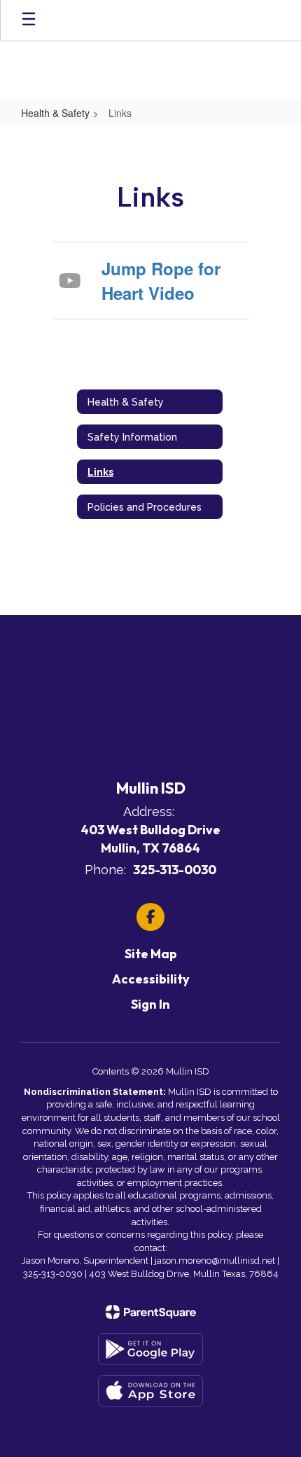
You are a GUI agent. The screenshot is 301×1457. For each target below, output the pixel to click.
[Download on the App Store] (150, 1391)
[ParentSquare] (151, 1312)
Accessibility (151, 979)
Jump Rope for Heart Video (161, 280)
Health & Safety (55, 113)
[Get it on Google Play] (150, 1349)
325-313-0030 (174, 870)
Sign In (150, 1004)
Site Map (151, 954)
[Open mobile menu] (29, 20)
